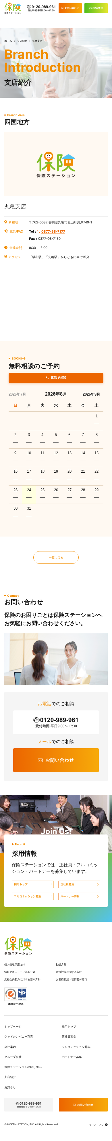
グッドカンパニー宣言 (18, 1036)
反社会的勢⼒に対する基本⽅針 (22, 979)
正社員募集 (69, 1036)
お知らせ (10, 1087)
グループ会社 (13, 1056)
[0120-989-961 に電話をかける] (28, 1104)
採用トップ (69, 1026)
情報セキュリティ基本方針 (19, 971)
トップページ (13, 1026)
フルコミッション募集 (76, 1046)
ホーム (8, 40)
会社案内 (10, 1046)
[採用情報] (96, 8)
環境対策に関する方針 (69, 971)
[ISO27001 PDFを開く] (15, 996)
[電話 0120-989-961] (41, 8)
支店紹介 (22, 40)
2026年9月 (91, 394)
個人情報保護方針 (14, 964)
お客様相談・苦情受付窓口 (71, 979)
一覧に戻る (56, 557)
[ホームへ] (18, 945)
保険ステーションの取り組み (23, 1067)
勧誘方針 (61, 964)
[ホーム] (12, 8)
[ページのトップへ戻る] (98, 1124)
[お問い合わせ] (70, 8)
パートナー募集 (72, 1056)
